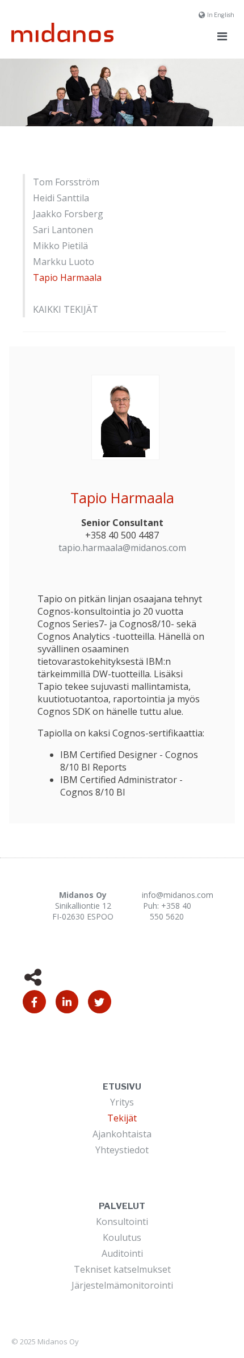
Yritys (122, 1102)
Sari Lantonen (63, 229)
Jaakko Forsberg (68, 214)
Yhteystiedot (122, 1150)
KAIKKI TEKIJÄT (65, 309)
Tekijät (122, 1118)
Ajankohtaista (122, 1134)
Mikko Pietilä (60, 245)
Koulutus (122, 1237)
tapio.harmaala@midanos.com (122, 547)
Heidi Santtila (61, 198)
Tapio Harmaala (67, 277)
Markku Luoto (63, 261)
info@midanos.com (177, 894)
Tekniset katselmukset (122, 1269)
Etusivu (122, 1087)
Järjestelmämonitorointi (122, 1285)
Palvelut (122, 1206)
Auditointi (122, 1253)
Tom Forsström (66, 182)
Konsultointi (122, 1221)
